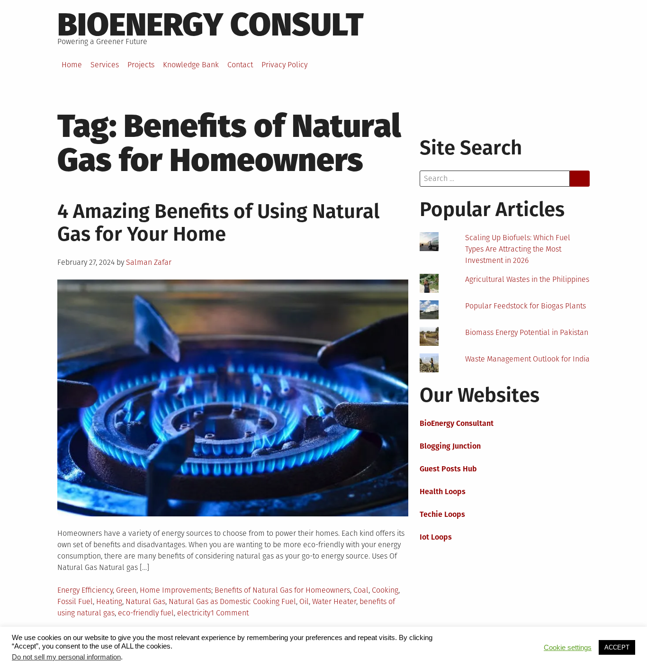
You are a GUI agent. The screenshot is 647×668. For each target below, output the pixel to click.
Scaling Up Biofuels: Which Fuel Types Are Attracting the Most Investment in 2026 (517, 249)
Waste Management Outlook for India (527, 358)
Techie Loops (442, 514)
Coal (360, 590)
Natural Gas (145, 601)
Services (104, 64)
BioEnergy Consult (210, 24)
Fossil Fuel (75, 601)
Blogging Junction (450, 446)
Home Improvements (175, 590)
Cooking (385, 590)
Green (126, 590)
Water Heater (334, 601)
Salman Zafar (148, 262)
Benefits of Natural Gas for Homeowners (282, 590)
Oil (304, 601)
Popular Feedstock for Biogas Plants (525, 305)
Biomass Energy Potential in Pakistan (526, 332)
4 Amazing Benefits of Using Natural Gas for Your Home (218, 222)
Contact (240, 64)
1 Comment (230, 612)
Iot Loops (436, 537)
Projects (140, 64)
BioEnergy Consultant (457, 423)
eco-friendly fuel (146, 612)
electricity (194, 612)
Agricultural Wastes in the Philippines (527, 279)
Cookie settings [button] (568, 647)
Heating (109, 601)
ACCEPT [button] (616, 647)
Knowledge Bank (191, 64)
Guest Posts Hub (448, 468)
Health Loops (443, 491)
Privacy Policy (284, 64)
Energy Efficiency (85, 590)
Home (72, 64)
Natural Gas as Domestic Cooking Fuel (232, 601)
